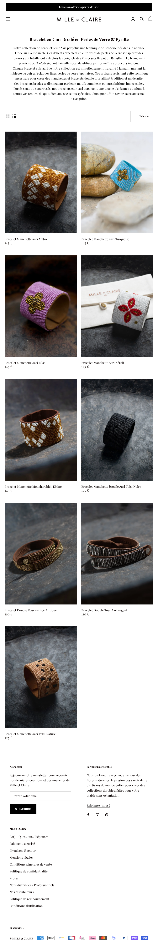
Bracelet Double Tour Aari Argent (104, 610)
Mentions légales (21, 857)
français (16, 928)
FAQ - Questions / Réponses (29, 837)
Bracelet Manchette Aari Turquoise (105, 239)
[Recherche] (142, 19)
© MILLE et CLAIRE (21, 938)
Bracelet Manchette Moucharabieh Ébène (33, 486)
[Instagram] (97, 814)
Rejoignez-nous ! (98, 805)
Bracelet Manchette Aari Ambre (26, 239)
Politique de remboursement (29, 899)
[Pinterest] (106, 814)
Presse (14, 878)
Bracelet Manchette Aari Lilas (25, 363)
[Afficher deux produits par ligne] (7, 116)
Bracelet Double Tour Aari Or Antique (31, 610)
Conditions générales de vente (31, 864)
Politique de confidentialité (29, 871)
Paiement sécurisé (22, 844)
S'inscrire (23, 809)
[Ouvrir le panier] (150, 19)
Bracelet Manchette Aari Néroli (102, 363)
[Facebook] (88, 814)
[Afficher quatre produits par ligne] (14, 116)
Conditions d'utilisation (26, 906)
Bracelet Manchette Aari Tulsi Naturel (31, 734)
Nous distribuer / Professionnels (32, 885)
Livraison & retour (23, 850)
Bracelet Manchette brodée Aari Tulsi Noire (111, 486)
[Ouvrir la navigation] (8, 18)
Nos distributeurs (22, 892)
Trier (142, 116)
